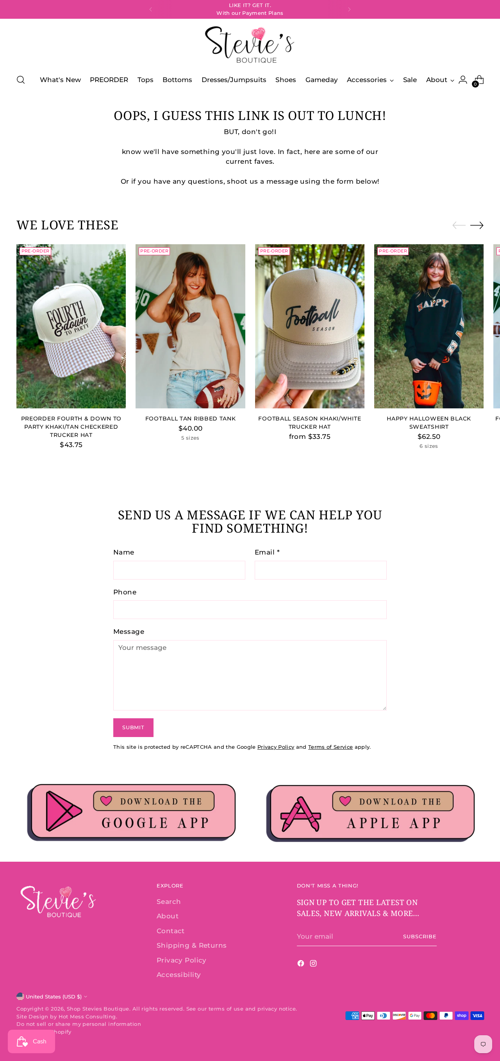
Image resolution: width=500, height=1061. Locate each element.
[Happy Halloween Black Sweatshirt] (429, 326)
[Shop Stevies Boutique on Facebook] (301, 964)
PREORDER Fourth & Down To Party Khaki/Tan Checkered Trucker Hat (71, 426)
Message (128, 631)
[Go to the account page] (463, 80)
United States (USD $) (54, 996)
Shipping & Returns (192, 945)
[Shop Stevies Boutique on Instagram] (314, 964)
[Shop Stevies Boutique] (250, 45)
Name (123, 552)
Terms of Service (330, 747)
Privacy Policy (276, 747)
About (168, 916)
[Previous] (150, 9)
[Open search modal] (21, 80)
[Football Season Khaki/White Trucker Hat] (309, 326)
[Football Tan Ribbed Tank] (190, 326)
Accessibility (179, 975)
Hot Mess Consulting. (88, 1016)
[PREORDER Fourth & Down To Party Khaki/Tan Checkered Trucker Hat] (71, 326)
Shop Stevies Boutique (98, 1009)
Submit (133, 727)
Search (169, 901)
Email (267, 552)
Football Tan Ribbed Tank (190, 418)
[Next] (349, 9)
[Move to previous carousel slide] (459, 225)
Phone (124, 592)
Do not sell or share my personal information (78, 1024)
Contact (171, 931)
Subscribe (420, 936)
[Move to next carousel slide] (477, 225)
